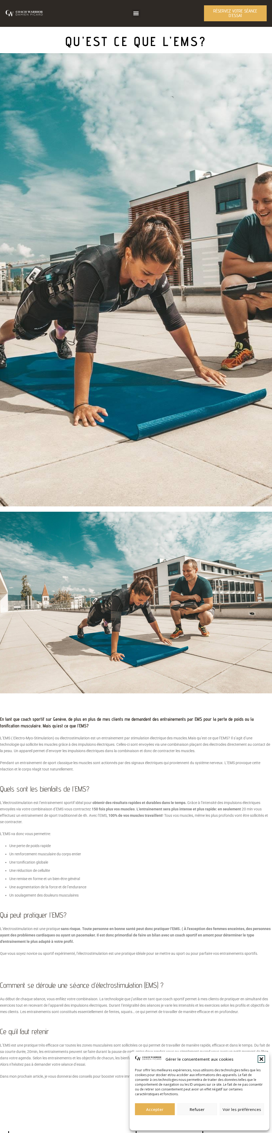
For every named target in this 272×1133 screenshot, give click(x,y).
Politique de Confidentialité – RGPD (170, 1121)
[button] (261, 1059)
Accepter (154, 1109)
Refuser (197, 1109)
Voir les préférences (242, 1109)
